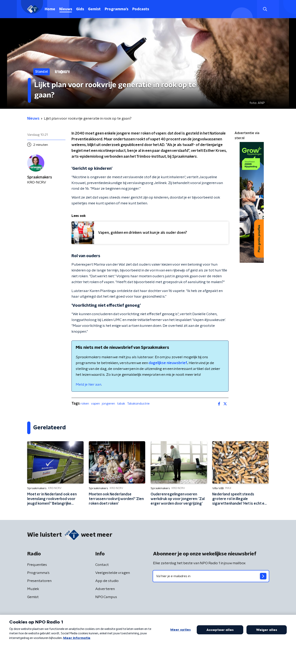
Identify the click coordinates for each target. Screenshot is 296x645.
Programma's (116, 9)
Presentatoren (39, 581)
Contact (102, 565)
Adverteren (105, 589)
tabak (121, 403)
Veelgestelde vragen (112, 573)
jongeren (108, 403)
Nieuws (65, 9)
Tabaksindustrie (138, 403)
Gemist (94, 9)
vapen (95, 403)
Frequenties (37, 565)
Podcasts (140, 9)
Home (50, 9)
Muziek (33, 589)
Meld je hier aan (88, 384)
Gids (80, 9)
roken (85, 403)
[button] (265, 9)
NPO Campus (106, 597)
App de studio (107, 581)
